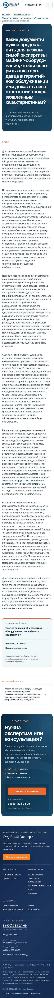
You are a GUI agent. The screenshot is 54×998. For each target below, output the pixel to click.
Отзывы (31, 889)
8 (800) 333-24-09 (19, 804)
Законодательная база (13, 909)
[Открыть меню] (50, 5)
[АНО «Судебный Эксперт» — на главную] (10, 5)
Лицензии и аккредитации (34, 879)
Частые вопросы (22, 14)
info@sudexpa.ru (10, 934)
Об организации (35, 874)
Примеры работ (10, 878)
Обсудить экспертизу (16, 857)
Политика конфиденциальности (15, 993)
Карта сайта (33, 909)
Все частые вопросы (15, 643)
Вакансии (32, 893)
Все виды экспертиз (12, 874)
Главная (6, 14)
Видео (31, 905)
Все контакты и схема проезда (16, 955)
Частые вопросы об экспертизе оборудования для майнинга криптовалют (26, 631)
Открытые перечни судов (39, 885)
